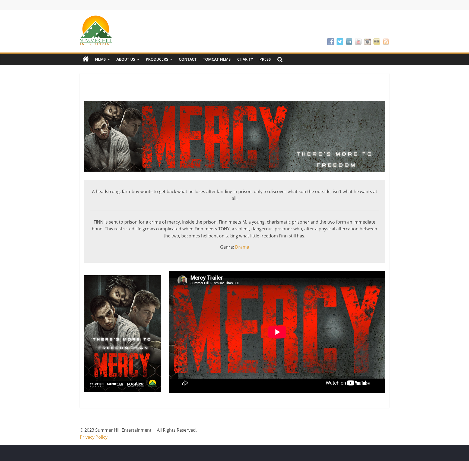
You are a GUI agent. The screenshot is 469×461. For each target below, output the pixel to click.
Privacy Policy (93, 437)
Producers (157, 59)
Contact (188, 59)
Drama (242, 247)
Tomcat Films (217, 59)
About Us (125, 59)
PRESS (265, 59)
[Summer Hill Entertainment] (86, 59)
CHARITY (245, 59)
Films (100, 59)
